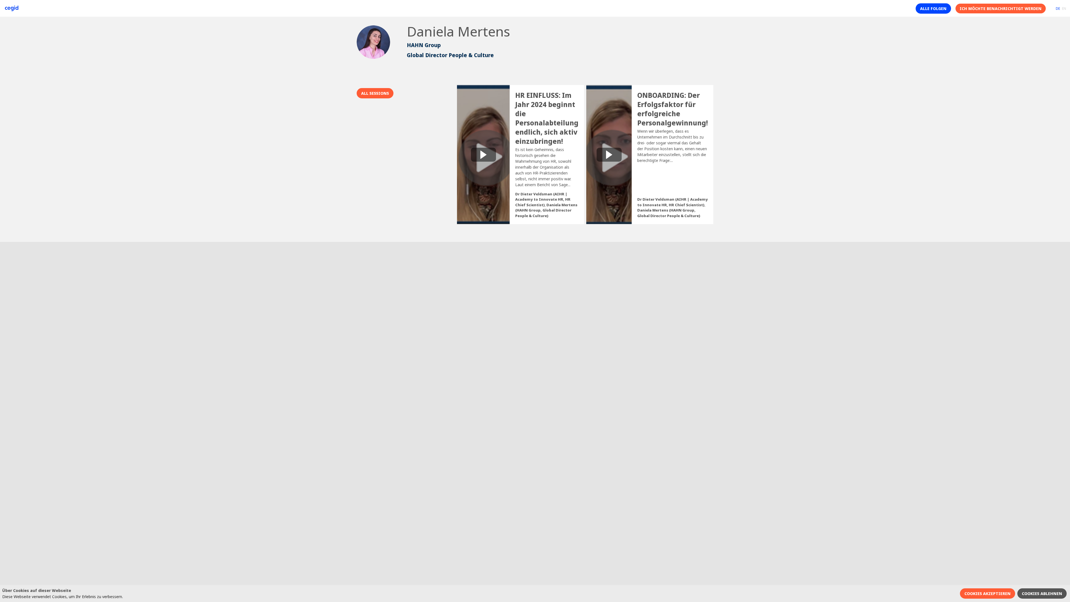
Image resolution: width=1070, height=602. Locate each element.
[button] (933, 8)
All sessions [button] (375, 93)
